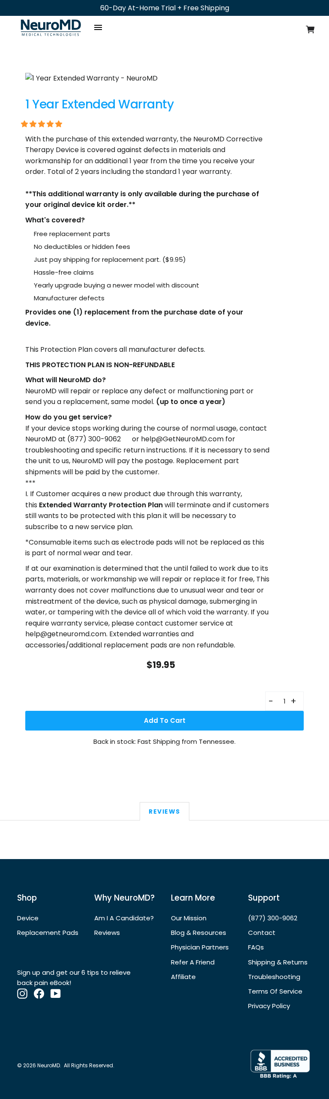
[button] (42, 124)
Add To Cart (164, 720)
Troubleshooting (274, 976)
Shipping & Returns (278, 962)
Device (28, 917)
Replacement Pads (47, 932)
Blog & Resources (198, 932)
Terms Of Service (275, 991)
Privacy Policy (269, 1005)
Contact (261, 932)
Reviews (164, 811)
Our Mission (188, 917)
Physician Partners (200, 947)
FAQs (256, 947)
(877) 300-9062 (272, 917)
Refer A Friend (193, 962)
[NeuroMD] (51, 37)
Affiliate (183, 976)
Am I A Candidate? (124, 917)
